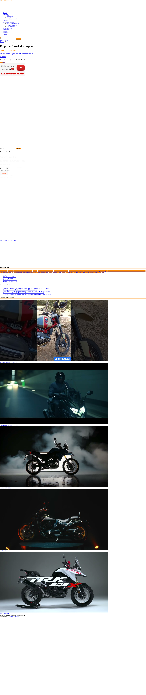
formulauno (71, 271)
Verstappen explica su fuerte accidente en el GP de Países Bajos (20, 290)
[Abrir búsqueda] (0, 37)
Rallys (59, 272)
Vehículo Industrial (12, 25)
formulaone (45, 271)
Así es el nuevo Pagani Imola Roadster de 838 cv (16, 54)
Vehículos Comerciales (13, 23)
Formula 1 (6, 29)
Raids (23, 272)
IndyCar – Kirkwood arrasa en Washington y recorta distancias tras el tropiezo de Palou (26, 291)
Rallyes (5, 31)
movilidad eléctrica (118, 271)
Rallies (27, 272)
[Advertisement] (31, 6)
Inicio (4, 275)
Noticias (5, 14)
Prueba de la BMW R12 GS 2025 (9, 362)
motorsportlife (92, 271)
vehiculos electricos (78, 272)
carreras (12, 271)
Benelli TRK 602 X (5, 613)
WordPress (10, 616)
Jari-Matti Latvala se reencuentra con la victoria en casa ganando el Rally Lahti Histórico (27, 294)
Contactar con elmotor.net (10, 281)
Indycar (76, 271)
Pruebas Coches (7, 28)
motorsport (86, 271)
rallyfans (46, 272)
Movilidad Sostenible (12, 19)
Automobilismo (3, 271)
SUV (72, 272)
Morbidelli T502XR (5, 488)
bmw (9, 271)
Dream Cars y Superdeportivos (8, 50)
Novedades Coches (8, 22)
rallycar (33, 272)
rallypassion (55, 272)
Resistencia (68, 272)
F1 (31, 271)
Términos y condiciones (9, 277)
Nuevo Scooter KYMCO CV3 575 (9, 425)
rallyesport (41, 272)
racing (15, 272)
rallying (50, 272)
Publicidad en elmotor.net (10, 280)
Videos (5, 34)
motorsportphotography (101, 271)
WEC (84, 272)
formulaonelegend (58, 271)
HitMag (17, 616)
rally (30, 272)
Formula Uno (65, 271)
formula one (50, 271)
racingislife (19, 272)
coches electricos (18, 271)
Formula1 (40, 271)
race (12, 272)
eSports (9, 17)
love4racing (81, 271)
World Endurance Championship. (93, 272)
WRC (103, 272)
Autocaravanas (11, 26)
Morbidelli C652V (5, 550)
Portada (5, 13)
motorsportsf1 (110, 271)
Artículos (5, 20)
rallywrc (63, 272)
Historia (5, 32)
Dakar (29, 271)
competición (25, 271)
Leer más (2, 62)
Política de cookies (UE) (9, 278)
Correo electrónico (5, 169)
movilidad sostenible (128, 271)
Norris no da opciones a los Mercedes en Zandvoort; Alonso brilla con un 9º (23, 293)
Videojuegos (10, 16)
